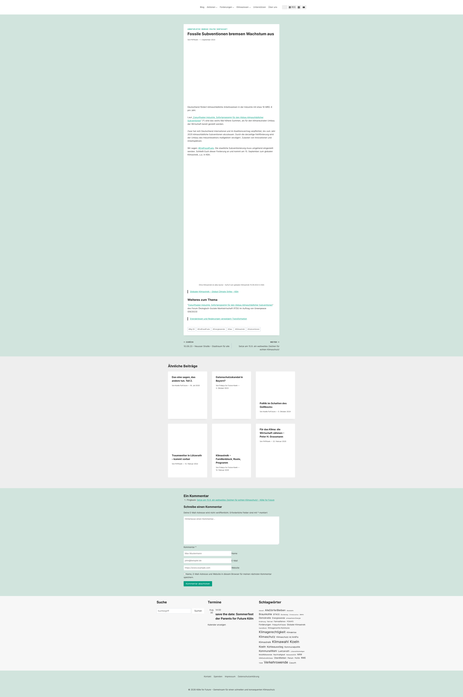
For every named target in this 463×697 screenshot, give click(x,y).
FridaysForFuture (279, 625)
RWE (303, 658)
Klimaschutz (267, 636)
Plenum (290, 658)
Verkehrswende (276, 662)
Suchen (198, 611)
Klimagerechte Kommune (279, 628)
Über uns (272, 7)
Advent (261, 610)
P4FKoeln (194, 40)
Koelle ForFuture (181, 385)
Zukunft (292, 663)
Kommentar (190, 547)
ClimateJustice (293, 614)
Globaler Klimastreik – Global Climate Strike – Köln (214, 291)
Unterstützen (259, 7)
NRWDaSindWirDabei (266, 658)
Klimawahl (280, 642)
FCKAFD (290, 621)
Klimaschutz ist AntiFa (287, 637)
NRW (299, 654)
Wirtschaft (222, 29)
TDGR (261, 663)
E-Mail (235, 560)
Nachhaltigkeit (279, 655)
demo (302, 614)
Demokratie (265, 618)
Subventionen (253, 329)
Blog (202, 7)
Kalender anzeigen (217, 625)
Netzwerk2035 (291, 655)
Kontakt (207, 676)
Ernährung (262, 621)
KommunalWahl (268, 650)
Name (234, 553)
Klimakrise (291, 632)
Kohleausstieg (275, 646)
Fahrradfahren (280, 621)
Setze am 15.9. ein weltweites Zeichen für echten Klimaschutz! (259, 346)
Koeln (294, 642)
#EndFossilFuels (206, 148)
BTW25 (276, 614)
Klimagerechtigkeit (272, 632)
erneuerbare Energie (293, 618)
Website (235, 568)
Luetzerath (283, 651)
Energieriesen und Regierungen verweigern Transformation (218, 319)
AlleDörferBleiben (275, 610)
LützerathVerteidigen (298, 651)
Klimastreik (240, 329)
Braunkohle (265, 614)
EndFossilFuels (203, 329)
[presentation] (275, 384)
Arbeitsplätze (193, 29)
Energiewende (219, 329)
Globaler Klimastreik (296, 624)
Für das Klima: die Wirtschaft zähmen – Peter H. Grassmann (272, 433)
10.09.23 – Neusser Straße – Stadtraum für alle (206, 344)
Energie (205, 29)
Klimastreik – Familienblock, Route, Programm (228, 459)
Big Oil (191, 329)
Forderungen (265, 624)
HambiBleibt (263, 628)
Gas (230, 329)
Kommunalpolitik (292, 647)
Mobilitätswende (265, 655)
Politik (213, 29)
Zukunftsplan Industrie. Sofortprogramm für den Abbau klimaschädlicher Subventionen (230, 305)
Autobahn (290, 610)
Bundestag (284, 614)
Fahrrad (270, 621)
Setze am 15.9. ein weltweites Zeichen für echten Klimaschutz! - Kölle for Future (235, 500)
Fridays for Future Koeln (228, 385)
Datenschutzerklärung (248, 676)
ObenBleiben (280, 658)
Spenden (218, 676)
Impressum (230, 676)
